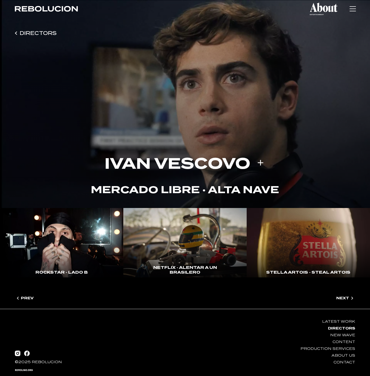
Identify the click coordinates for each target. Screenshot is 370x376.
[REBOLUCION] (46, 9)
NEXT (342, 298)
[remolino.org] (24, 370)
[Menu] (353, 9)
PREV (27, 298)
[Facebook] (27, 353)
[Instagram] (17, 353)
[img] (46, 9)
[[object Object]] (324, 9)
